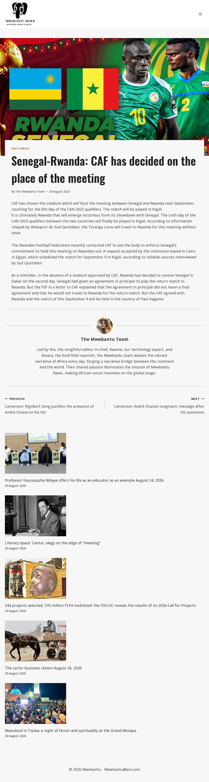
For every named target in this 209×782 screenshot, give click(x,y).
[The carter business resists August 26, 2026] (104, 640)
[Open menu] (200, 14)
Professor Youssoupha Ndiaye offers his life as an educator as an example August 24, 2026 (84, 480)
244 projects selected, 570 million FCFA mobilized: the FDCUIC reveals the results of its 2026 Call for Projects (100, 605)
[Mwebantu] (20, 14)
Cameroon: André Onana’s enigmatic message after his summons (159, 406)
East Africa (20, 148)
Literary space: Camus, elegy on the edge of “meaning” (52, 542)
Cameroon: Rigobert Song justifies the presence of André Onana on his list (49, 406)
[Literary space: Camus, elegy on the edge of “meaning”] (104, 515)
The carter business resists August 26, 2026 (43, 667)
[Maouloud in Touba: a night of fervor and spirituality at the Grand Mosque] (104, 703)
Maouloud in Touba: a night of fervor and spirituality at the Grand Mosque (70, 730)
